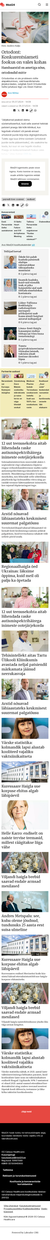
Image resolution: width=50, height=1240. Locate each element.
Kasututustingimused (30, 1205)
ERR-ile (27, 154)
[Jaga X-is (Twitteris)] (19, 111)
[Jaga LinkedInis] (23, 111)
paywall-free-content (13, 199)
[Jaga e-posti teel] (27, 111)
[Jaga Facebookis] (14, 111)
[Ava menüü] (47, 4)
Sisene (25, 184)
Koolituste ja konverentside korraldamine (25, 1183)
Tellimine (8, 1170)
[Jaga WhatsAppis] (35, 111)
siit (33, 245)
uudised (31, 199)
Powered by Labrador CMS (25, 1232)
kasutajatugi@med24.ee (14, 1157)
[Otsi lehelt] (39, 5)
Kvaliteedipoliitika (31, 1208)
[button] (4, 213)
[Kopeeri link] (31, 111)
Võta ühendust (11, 1205)
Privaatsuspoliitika (13, 1208)
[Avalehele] (17, 5)
